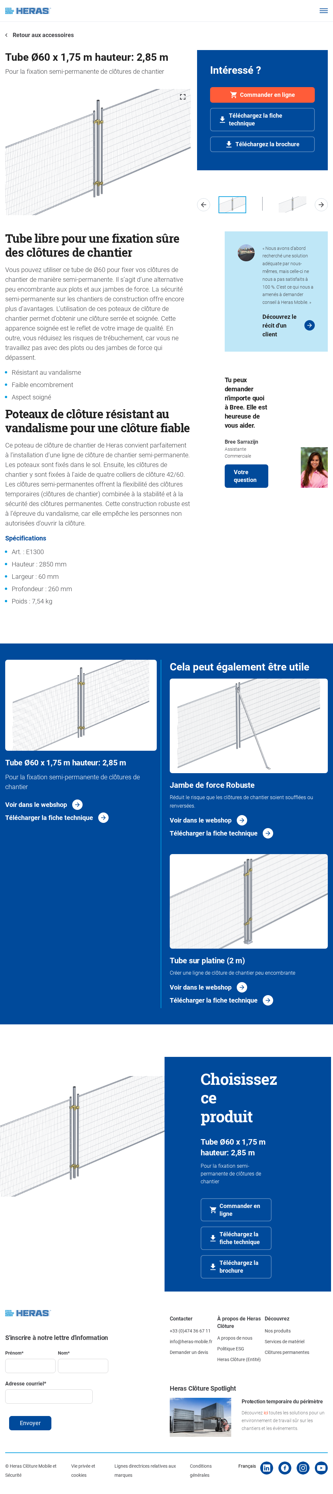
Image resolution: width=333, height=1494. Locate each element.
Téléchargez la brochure (267, 144)
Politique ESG (230, 1348)
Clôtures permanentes (287, 1352)
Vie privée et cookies (83, 1470)
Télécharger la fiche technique (49, 817)
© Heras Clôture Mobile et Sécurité (31, 1470)
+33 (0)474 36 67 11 (190, 1331)
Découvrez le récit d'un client (279, 325)
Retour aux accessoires (42, 35)
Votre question (245, 476)
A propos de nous (234, 1338)
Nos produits (278, 1331)
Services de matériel (284, 1341)
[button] (203, 204)
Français (247, 1466)
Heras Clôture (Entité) (239, 1359)
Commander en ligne (267, 94)
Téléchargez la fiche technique (255, 119)
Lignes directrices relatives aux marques (145, 1470)
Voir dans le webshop (36, 804)
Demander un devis (189, 1352)
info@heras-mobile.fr (191, 1341)
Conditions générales (201, 1470)
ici (266, 1413)
